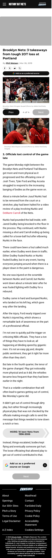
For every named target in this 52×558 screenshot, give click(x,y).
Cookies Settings (34, 529)
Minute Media (16, 537)
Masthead (30, 495)
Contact (29, 500)
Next (41, 112)
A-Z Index (7, 529)
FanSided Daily (33, 505)
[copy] (20, 68)
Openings (7, 500)
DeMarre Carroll (11, 212)
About (5, 495)
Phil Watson (12, 63)
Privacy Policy (32, 510)
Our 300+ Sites (10, 505)
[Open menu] (4, 4)
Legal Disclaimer (11, 521)
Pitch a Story (9, 510)
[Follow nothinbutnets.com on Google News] (45, 465)
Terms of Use (9, 515)
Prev (11, 112)
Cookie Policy (32, 515)
